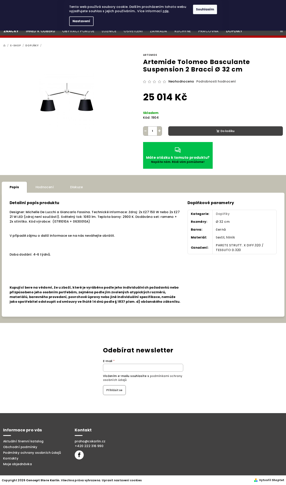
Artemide (150, 55)
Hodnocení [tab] (45, 187)
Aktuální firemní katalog (23, 441)
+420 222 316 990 (89, 446)
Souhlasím (205, 9)
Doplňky (223, 214)
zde (165, 11)
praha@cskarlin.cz (90, 441)
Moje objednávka (17, 464)
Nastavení (81, 21)
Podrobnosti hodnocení (216, 81)
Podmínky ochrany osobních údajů (32, 452)
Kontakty (10, 458)
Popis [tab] (14, 187)
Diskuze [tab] (76, 187)
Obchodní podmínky (20, 447)
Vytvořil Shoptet (271, 480)
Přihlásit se (114, 390)
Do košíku (228, 131)
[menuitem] (11, 31)
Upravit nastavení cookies (122, 480)
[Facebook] (79, 454)
